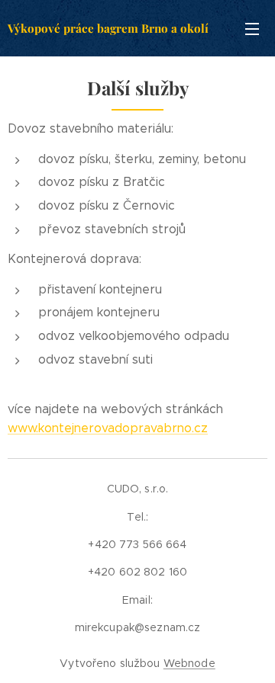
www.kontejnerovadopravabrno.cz (108, 428)
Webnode (189, 663)
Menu (252, 28)
